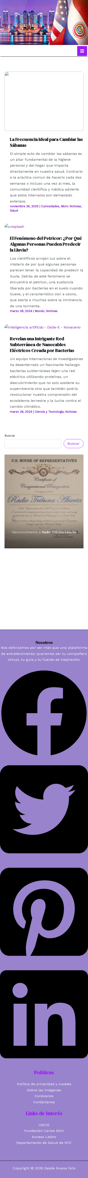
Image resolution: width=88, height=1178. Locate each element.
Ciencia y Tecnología (49, 411)
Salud (14, 210)
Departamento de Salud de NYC (44, 1143)
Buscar (10, 435)
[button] (44, 756)
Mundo (39, 311)
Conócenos (44, 1096)
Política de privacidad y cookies (44, 1084)
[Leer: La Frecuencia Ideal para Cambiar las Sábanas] (44, 101)
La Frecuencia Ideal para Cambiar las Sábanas (46, 142)
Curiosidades (50, 206)
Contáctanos (44, 1102)
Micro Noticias (71, 206)
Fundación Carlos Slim (44, 1131)
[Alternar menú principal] (82, 51)
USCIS (44, 1125)
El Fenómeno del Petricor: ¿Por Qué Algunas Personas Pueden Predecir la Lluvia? (46, 244)
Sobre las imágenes (44, 1090)
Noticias (52, 311)
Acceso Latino (44, 1137)
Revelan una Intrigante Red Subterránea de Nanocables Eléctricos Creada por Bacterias (42, 344)
